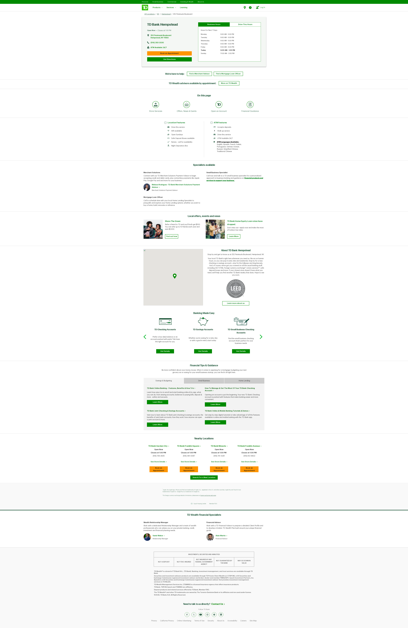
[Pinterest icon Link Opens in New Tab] (214, 614)
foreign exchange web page (208, 495)
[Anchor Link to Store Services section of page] (155, 105)
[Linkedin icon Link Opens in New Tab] (221, 614)
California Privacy (167, 621)
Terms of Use (199, 621)
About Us (201, 2)
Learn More (234, 236)
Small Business (157, 2)
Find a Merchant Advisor (199, 74)
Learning (183, 6)
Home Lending (244, 381)
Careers (243, 621)
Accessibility (232, 621)
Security (211, 621)
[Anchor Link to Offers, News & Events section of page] (186, 105)
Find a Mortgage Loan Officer (228, 74)
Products (156, 7)
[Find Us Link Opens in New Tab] (245, 7)
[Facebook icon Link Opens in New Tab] (187, 614)
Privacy (154, 621)
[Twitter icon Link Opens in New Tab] (193, 614)
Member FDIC (213, 503)
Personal (145, 2)
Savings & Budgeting (164, 381)
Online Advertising (184, 621)
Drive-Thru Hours (245, 24)
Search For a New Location (204, 477)
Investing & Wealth (186, 2)
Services (170, 7)
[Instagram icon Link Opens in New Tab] (207, 614)
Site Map (253, 621)
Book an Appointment (169, 53)
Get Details (165, 351)
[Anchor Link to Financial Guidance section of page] (250, 105)
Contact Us (218, 604)
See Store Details (159, 462)
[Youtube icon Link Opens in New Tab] (200, 614)
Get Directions (169, 59)
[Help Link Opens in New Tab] (250, 7)
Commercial (171, 2)
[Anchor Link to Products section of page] (218, 105)
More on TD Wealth (229, 83)
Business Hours (213, 24)
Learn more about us (236, 303)
